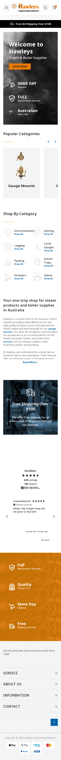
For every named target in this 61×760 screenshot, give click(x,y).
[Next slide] (55, 141)
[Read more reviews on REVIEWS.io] (30, 488)
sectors (7, 341)
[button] (7, 516)
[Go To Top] (54, 722)
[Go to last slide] (48, 141)
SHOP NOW (20, 66)
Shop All (18, 234)
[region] (30, 516)
